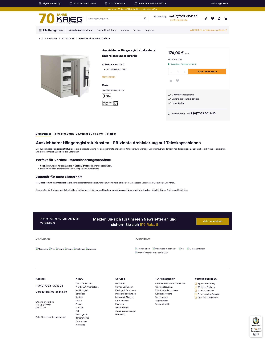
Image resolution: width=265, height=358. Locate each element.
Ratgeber (119, 304)
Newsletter (120, 283)
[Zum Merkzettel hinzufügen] (177, 80)
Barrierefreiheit (82, 318)
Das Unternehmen (84, 283)
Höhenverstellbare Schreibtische (170, 283)
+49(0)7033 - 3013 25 (183, 16)
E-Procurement (122, 300)
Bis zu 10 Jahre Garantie (209, 294)
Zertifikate (143, 239)
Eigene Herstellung (206, 283)
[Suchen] (145, 18)
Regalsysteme (161, 300)
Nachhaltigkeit (82, 290)
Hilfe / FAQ (120, 314)
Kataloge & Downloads (125, 290)
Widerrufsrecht (122, 307)
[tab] (43, 133)
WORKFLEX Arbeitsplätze (87, 287)
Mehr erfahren (108, 77)
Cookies (79, 307)
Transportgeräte (162, 304)
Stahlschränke (161, 297)
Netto (225, 3)
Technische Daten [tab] (63, 133)
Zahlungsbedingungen (125, 311)
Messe (79, 300)
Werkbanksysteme (163, 294)
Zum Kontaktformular (178, 20)
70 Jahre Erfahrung (206, 287)
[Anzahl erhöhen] (184, 71)
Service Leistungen (124, 287)
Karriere (79, 297)
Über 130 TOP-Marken (208, 297)
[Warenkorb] (225, 18)
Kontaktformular (59, 317)
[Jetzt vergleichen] (206, 18)
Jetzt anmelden (212, 221)
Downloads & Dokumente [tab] (90, 133)
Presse (79, 304)
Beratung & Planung (124, 297)
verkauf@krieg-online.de (51, 291)
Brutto (214, 3)
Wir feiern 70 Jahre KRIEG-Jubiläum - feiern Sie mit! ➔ (132, 9)
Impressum (80, 325)
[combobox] (114, 18)
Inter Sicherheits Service (113, 90)
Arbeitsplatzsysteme (164, 287)
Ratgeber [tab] (111, 133)
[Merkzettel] (212, 18)
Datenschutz (81, 321)
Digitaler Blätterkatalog (125, 294)
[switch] (220, 3)
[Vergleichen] (171, 81)
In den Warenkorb (207, 71)
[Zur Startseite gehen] (60, 18)
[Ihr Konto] (219, 18)
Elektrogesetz (82, 314)
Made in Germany (206, 290)
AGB (78, 311)
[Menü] (260, 317)
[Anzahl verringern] (171, 71)
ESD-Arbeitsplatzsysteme (166, 290)
